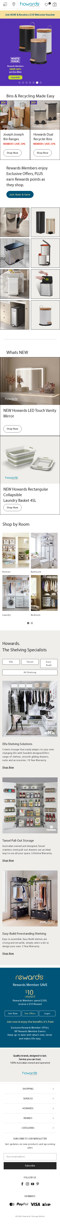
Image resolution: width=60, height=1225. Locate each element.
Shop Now (12, 152)
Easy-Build (49, 663)
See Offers (30, 1013)
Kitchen (6, 571)
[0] (46, 4)
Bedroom (35, 615)
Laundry (6, 615)
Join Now (13, 1013)
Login (47, 1013)
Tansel (30, 661)
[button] (19, 82)
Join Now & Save (20, 194)
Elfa (11, 661)
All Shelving (30, 672)
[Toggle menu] (5, 4)
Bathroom (36, 571)
